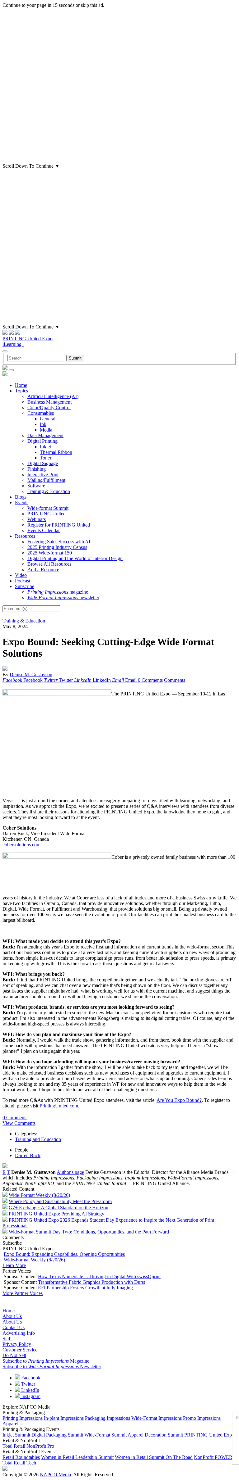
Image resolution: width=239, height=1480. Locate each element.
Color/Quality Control (49, 407)
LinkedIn (29, 1390)
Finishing (36, 469)
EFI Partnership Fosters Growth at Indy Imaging (85, 1287)
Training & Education (48, 491)
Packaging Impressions (107, 1418)
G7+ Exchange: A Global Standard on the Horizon (58, 1207)
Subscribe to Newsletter (51, 1366)
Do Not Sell (14, 1355)
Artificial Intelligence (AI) (52, 396)
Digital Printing (42, 441)
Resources (25, 536)
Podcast (22, 580)
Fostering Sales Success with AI (58, 541)
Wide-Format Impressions (156, 1418)
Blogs (20, 497)
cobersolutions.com (21, 844)
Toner (45, 457)
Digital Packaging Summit (57, 1434)
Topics (21, 390)
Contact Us (13, 1327)
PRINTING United (46, 513)
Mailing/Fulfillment (46, 480)
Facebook (30, 1377)
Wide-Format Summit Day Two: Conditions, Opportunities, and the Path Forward (89, 1231)
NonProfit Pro (40, 1446)
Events (21, 502)
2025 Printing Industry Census (57, 547)
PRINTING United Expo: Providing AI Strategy (56, 1213)
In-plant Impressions (64, 1418)
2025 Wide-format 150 (49, 552)
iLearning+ (13, 344)
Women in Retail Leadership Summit (77, 1457)
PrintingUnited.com (59, 1105)
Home (21, 385)
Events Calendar (43, 530)
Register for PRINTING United (58, 524)
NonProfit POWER (213, 1457)
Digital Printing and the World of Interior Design (75, 558)
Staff (7, 1338)
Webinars (36, 519)
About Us (12, 1316)
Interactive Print (43, 474)
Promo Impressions (202, 1418)
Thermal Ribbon (56, 452)
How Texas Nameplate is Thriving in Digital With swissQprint (99, 1276)
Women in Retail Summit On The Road (154, 1457)
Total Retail (13, 1446)
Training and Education (38, 1139)
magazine (57, 592)
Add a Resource (43, 569)
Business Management (49, 402)
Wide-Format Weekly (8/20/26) (39, 1195)
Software (36, 485)
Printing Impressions (22, 1418)
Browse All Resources (49, 564)
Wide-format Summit (47, 508)
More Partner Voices (22, 1293)
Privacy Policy (16, 1344)
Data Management (45, 435)
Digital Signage (42, 463)
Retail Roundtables (21, 1457)
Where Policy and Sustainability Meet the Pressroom (60, 1201)
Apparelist (12, 1423)
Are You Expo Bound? (179, 1100)
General (47, 418)
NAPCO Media (55, 1474)
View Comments (18, 1123)
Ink (43, 424)
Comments (174, 680)
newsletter (63, 597)
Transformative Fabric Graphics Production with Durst (91, 1282)
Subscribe (24, 586)
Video (21, 575)
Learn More (14, 1265)
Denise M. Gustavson (31, 674)
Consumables (40, 413)
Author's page (70, 1172)
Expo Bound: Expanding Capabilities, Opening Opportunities (64, 1254)
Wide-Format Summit (105, 1434)
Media (46, 429)
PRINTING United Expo (27, 338)
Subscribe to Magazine (45, 1361)
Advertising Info (18, 1333)
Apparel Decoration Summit (155, 1434)
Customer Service (19, 1349)
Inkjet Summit (16, 1434)
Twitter (27, 1384)
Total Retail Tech (19, 1462)
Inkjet (45, 446)
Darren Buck (27, 1155)
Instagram (30, 1396)
